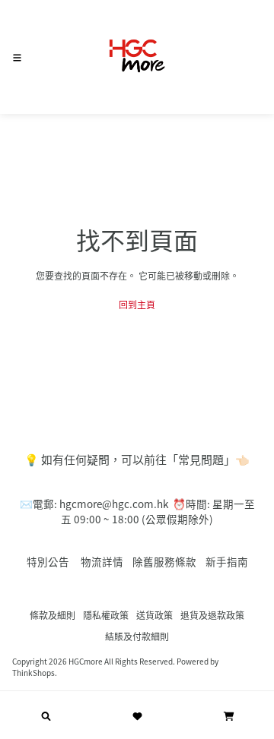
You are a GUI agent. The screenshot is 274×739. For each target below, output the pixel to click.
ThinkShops (33, 672)
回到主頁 (137, 304)
